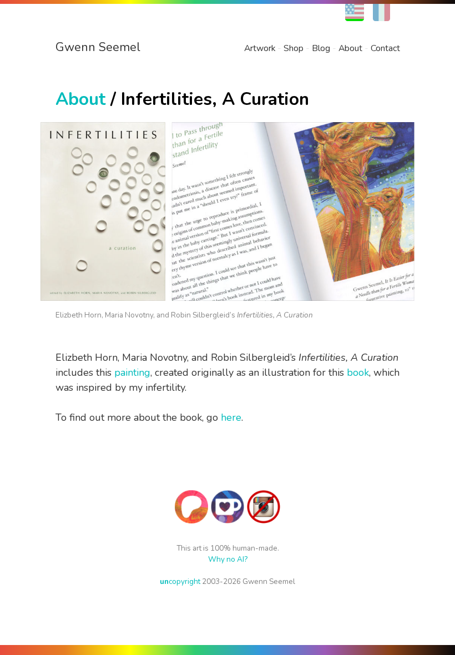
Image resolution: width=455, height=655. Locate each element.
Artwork (259, 48)
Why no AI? (227, 559)
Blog (321, 48)
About (350, 48)
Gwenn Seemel (97, 47)
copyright (180, 581)
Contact (385, 48)
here (231, 417)
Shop (294, 48)
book (358, 372)
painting (132, 372)
